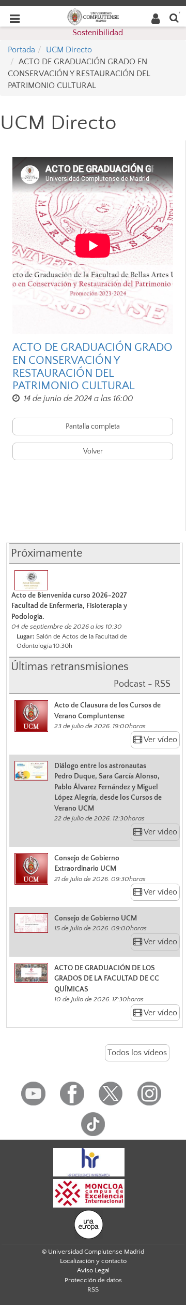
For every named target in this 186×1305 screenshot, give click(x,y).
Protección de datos (93, 1280)
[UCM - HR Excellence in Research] (89, 1161)
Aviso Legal (93, 1270)
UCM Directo (69, 49)
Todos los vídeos (137, 1052)
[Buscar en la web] (174, 17)
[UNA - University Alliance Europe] (88, 1223)
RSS (93, 1289)
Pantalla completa (93, 426)
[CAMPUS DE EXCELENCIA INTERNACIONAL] (89, 1192)
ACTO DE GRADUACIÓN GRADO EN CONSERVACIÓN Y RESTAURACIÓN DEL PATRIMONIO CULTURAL (92, 366)
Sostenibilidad (97, 32)
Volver (93, 451)
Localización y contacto (93, 1261)
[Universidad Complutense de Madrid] (93, 16)
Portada (21, 49)
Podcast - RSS (142, 684)
